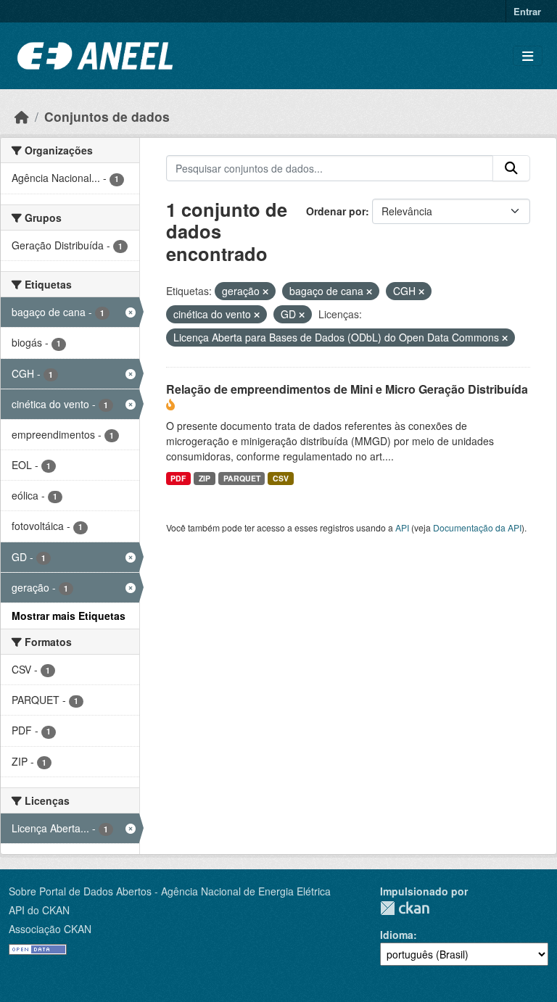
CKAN (404, 908)
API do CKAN (39, 910)
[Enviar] (511, 168)
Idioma (396, 934)
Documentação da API (477, 527)
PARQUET (241, 478)
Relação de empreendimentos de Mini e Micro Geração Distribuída (347, 389)
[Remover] (265, 291)
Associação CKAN (50, 929)
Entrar (527, 11)
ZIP (204, 478)
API (402, 527)
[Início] (22, 116)
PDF (178, 478)
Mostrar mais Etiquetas (68, 615)
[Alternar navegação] (527, 56)
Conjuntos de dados (107, 116)
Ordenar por (336, 211)
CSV (281, 478)
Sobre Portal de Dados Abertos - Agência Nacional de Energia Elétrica (170, 891)
